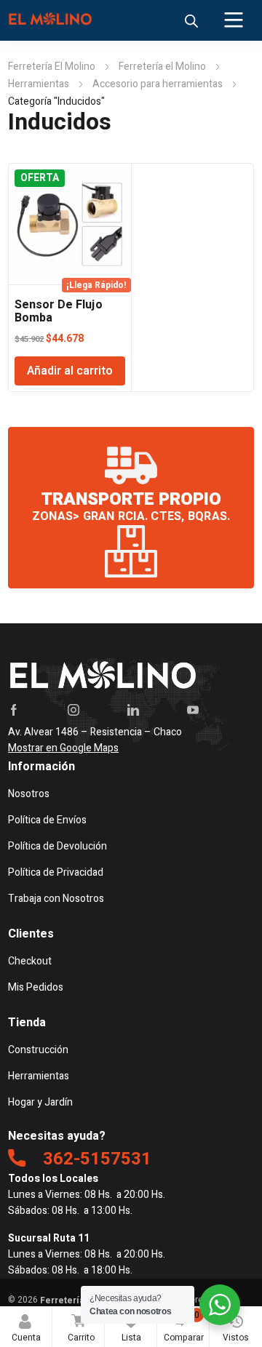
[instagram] (73, 710)
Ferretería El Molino (51, 66)
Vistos (236, 1337)
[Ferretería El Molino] (51, 20)
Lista (134, 1326)
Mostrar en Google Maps (63, 748)
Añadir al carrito (70, 371)
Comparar (184, 1326)
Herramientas (38, 84)
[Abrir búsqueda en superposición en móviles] (191, 21)
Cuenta (26, 1337)
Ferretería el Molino (162, 66)
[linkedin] (133, 710)
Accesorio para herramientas (157, 84)
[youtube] (193, 710)
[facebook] (13, 710)
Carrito (81, 1326)
